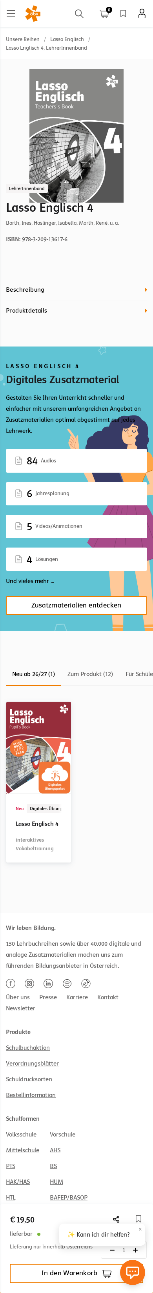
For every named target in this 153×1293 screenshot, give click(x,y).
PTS (10, 1166)
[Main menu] (11, 13)
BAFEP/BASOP (68, 1197)
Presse (48, 997)
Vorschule (62, 1134)
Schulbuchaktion (28, 1047)
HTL (10, 1197)
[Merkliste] (123, 13)
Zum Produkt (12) (90, 674)
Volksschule (21, 1134)
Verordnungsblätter (32, 1063)
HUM (56, 1181)
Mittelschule (22, 1150)
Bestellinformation (31, 1095)
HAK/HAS (18, 1181)
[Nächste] (116, 1219)
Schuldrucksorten (29, 1079)
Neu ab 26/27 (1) (33, 674)
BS (53, 1166)
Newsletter (20, 1008)
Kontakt (107, 997)
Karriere (77, 997)
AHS (55, 1150)
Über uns (18, 997)
